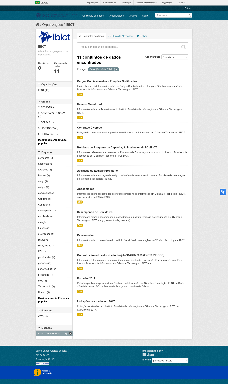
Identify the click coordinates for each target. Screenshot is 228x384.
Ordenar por (152, 56)
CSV (80, 94)
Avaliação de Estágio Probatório (97, 170)
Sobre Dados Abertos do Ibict (51, 350)
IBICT (70, 24)
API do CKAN (43, 354)
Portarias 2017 (86, 278)
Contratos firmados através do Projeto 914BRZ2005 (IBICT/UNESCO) (120, 255)
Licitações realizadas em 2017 (96, 301)
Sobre (145, 15)
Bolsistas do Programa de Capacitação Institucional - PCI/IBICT (117, 147)
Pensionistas (85, 235)
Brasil (44, 2)
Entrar (187, 8)
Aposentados (85, 189)
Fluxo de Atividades (122, 36)
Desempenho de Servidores (94, 212)
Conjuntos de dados (93, 15)
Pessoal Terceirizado (90, 104)
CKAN (148, 354)
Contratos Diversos (89, 127)
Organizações (116, 15)
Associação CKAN (45, 359)
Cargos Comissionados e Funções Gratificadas (107, 81)
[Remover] (117, 69)
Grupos (133, 15)
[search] (183, 46)
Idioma (146, 359)
